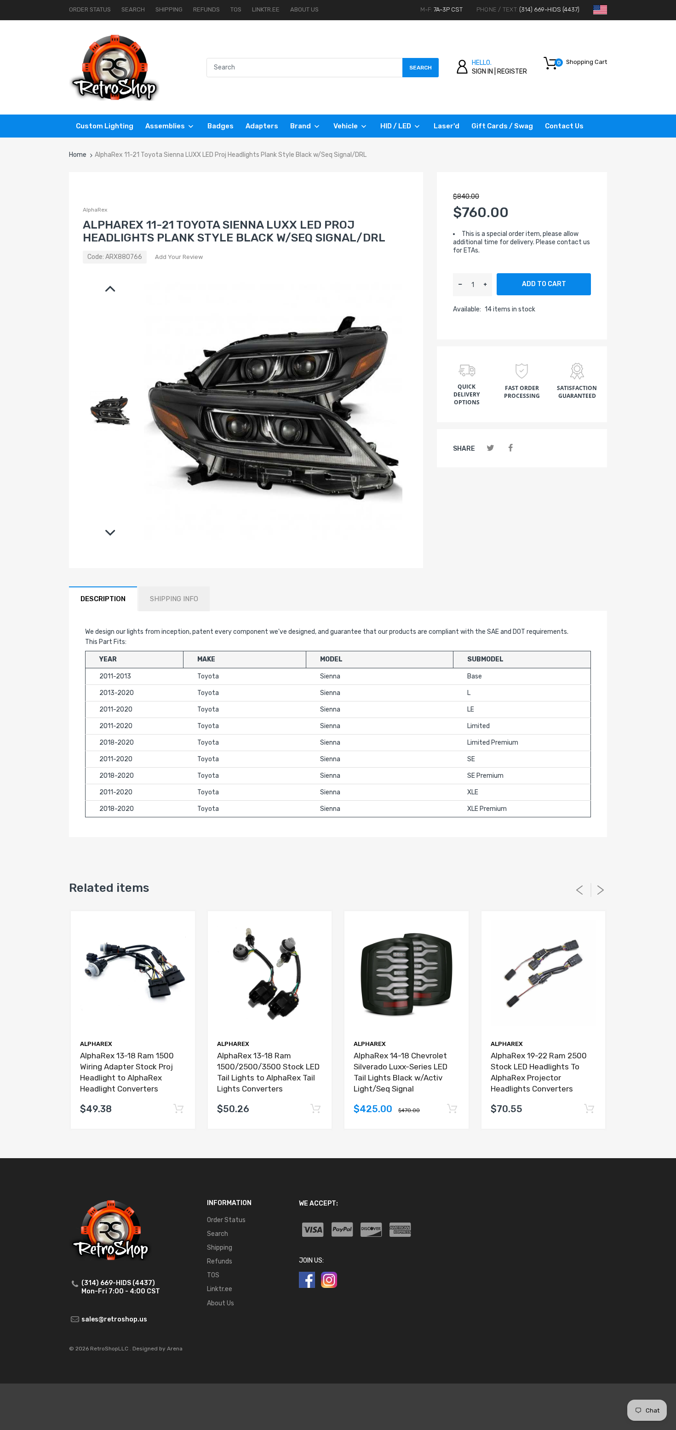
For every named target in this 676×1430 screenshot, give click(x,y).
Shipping (169, 9)
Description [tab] (103, 599)
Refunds (206, 9)
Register (512, 71)
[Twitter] (490, 448)
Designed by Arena (157, 1348)
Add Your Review (179, 256)
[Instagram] (329, 1279)
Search (133, 9)
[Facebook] (510, 448)
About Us (304, 9)
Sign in (482, 71)
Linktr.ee (266, 9)
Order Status (90, 9)
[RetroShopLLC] (114, 67)
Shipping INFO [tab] (174, 599)
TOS (235, 9)
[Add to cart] (179, 1109)
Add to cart (544, 284)
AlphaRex (95, 210)
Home (77, 155)
